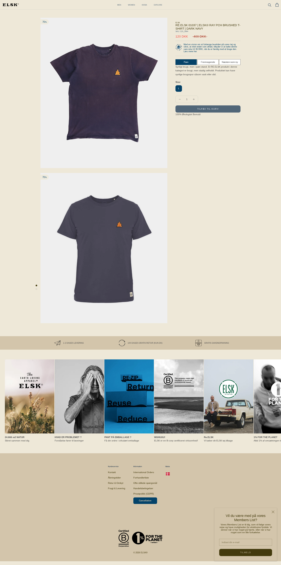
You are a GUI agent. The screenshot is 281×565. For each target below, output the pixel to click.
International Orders (143, 472)
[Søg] (269, 4)
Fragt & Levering (116, 488)
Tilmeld (245, 552)
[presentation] (8, 396)
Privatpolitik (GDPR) (143, 493)
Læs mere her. (190, 51)
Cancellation (145, 500)
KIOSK (144, 5)
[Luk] (273, 511)
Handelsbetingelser (143, 488)
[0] (277, 5)
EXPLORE (158, 5)
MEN (119, 5)
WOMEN (131, 5)
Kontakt (112, 472)
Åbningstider (114, 477)
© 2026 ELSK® (140, 552)
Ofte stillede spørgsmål (145, 483)
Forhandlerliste (141, 477)
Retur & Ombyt (115, 483)
